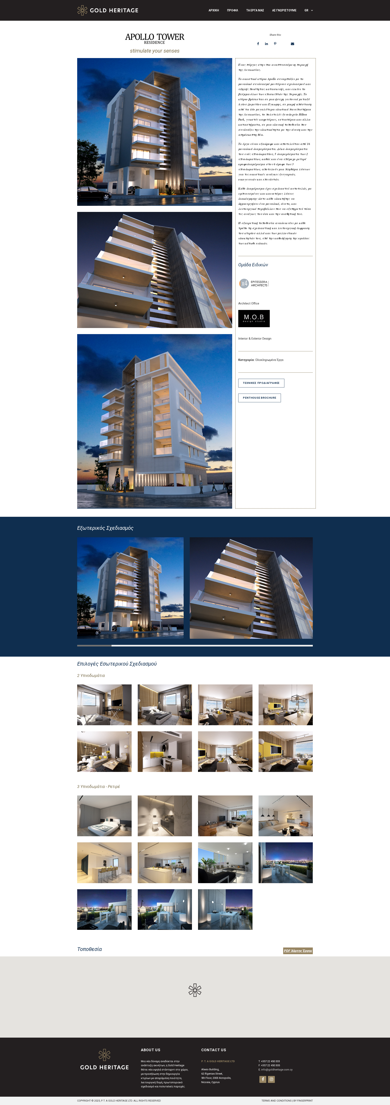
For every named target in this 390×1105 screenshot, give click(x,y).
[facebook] (262, 1079)
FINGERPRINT (305, 1100)
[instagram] (271, 1079)
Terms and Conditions (277, 1100)
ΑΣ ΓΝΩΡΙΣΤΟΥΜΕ (284, 10)
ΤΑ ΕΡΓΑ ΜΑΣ (255, 10)
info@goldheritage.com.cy (276, 1069)
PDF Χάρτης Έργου (298, 951)
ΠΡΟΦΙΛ (232, 10)
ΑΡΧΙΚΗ (214, 10)
